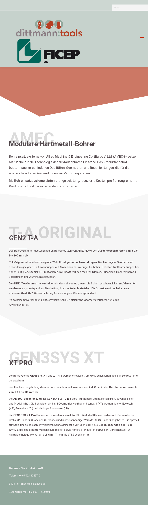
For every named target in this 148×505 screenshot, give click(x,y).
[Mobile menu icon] (141, 38)
